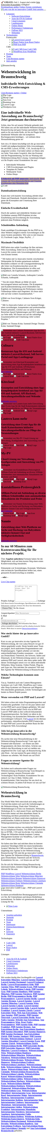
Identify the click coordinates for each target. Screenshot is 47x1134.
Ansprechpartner (8, 613)
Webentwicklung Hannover (34, 878)
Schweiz (9, 931)
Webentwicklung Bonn (10, 883)
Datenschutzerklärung (29, 628)
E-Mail (4, 616)
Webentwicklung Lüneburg (34, 881)
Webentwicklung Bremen (11, 878)
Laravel (27, 40)
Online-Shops (17, 25)
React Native (34, 42)
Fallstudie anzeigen (9, 401)
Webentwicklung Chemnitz (32, 883)
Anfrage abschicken (9, 623)
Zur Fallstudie (7, 371)
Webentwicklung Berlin (31, 874)
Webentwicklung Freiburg (12, 881)
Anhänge (41, 601)
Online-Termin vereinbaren (30, 7)
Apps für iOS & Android (21, 18)
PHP (24, 44)
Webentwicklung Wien (10, 876)
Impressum (10, 924)
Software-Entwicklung (20, 16)
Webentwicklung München (31, 876)
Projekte (9, 54)
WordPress (31, 51)
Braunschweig (37, 855)
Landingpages (17, 23)
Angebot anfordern (14, 915)
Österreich (10, 934)
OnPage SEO (17, 30)
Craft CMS (32, 49)
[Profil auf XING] (11, 906)
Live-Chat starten (8, 582)
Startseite (10, 917)
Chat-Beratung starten (15, 59)
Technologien (11, 35)
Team (8, 56)
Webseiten (15, 33)
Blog (8, 929)
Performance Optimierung (22, 28)
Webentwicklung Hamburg (12, 885)
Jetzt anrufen (38, 9)
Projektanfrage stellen (10, 7)
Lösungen (10, 14)
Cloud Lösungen (18, 21)
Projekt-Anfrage (7, 601)
